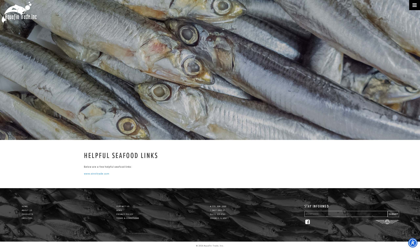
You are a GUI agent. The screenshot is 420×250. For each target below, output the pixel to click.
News (119, 210)
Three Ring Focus (387, 221)
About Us (27, 210)
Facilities (27, 218)
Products (27, 214)
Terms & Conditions (127, 218)
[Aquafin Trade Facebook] (308, 223)
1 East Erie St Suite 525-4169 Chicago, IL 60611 (219, 214)
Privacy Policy (124, 214)
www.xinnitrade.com (96, 173)
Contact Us (122, 206)
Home (25, 206)
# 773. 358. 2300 (218, 206)
